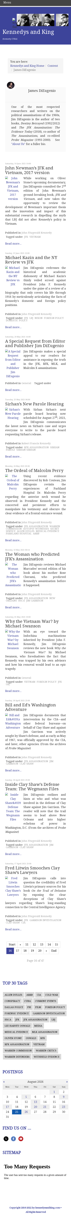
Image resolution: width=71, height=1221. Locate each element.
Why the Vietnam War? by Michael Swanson (32, 623)
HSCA (21, 600)
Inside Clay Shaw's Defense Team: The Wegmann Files (32, 786)
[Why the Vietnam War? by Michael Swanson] (13, 640)
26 (26, 1112)
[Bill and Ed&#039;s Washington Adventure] (13, 721)
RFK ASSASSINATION (36, 447)
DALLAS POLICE (14, 1007)
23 (63, 1107)
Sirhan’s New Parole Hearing (34, 404)
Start (12, 944)
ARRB (36, 533)
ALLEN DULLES (25, 531)
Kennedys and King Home (27, 65)
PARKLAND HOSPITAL (19, 533)
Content (53, 65)
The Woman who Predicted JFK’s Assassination (32, 556)
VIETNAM (35, 236)
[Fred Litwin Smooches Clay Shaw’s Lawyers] (13, 886)
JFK (26, 236)
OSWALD (31, 1038)
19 (32, 950)
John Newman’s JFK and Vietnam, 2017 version (29, 170)
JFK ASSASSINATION (36, 526)
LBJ (31, 318)
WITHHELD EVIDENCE (46, 1056)
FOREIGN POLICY (54, 318)
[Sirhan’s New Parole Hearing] (13, 414)
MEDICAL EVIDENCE (47, 531)
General (26, 383)
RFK (42, 1038)
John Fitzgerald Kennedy (37, 232)
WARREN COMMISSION (18, 1050)
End (54, 950)
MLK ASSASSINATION (44, 1032)
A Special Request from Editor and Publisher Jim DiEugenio (35, 343)
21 (44, 1107)
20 (39, 950)
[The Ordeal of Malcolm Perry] (13, 482)
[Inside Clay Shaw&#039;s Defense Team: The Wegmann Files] (13, 807)
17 (17, 950)
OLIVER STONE (13, 1038)
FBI (29, 1007)
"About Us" (18, 144)
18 (25, 950)
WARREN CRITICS (46, 1050)
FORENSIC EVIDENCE (17, 1013)
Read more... (13, 243)
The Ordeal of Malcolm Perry (34, 470)
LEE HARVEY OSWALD (17, 1025)
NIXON (39, 318)
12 (34, 944)
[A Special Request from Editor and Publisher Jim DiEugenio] (13, 363)
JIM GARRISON (34, 600)
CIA (23, 922)
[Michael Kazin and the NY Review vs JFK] (13, 276)
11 (26, 944)
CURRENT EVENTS (45, 1001)
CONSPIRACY (12, 1001)
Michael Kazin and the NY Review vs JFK (31, 260)
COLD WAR (51, 994)
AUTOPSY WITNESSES (36, 528)
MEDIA (38, 1025)
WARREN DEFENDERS (17, 1056)
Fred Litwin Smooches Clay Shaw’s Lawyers (32, 870)
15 (56, 944)
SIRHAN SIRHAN (26, 449)
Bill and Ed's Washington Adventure (30, 707)
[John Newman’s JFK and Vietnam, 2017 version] (13, 188)
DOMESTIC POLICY (17, 320)
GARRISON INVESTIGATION (45, 920)
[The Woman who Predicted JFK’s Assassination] (13, 575)
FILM (38, 1007)
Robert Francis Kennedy (36, 443)
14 (49, 944)
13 (41, 944)
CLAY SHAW (27, 763)
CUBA (27, 1001)
